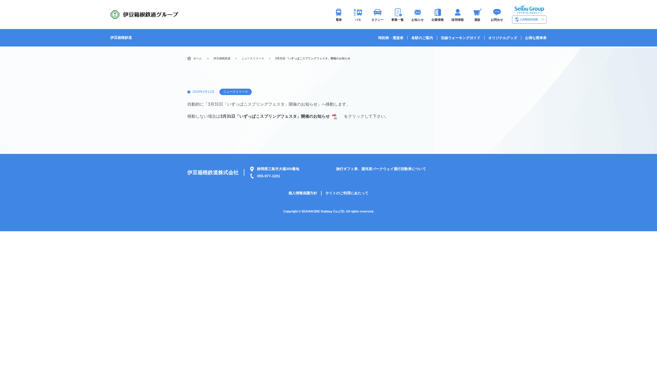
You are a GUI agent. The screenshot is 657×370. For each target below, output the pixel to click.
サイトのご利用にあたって (347, 193)
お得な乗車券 (536, 38)
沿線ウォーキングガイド (460, 38)
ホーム (197, 58)
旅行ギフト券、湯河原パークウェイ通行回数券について (381, 169)
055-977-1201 (268, 176)
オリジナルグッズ (502, 38)
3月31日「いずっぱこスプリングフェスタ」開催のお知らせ (275, 116)
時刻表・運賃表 (390, 38)
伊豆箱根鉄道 (121, 37)
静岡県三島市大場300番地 (278, 169)
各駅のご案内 (422, 38)
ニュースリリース (252, 58)
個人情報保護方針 (302, 193)
